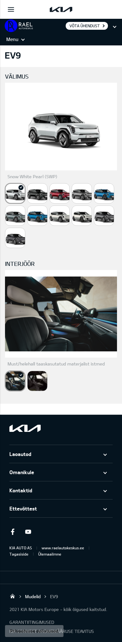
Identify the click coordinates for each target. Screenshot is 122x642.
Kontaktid (20, 490)
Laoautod (20, 454)
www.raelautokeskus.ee (63, 548)
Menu (12, 39)
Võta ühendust (84, 25)
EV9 (54, 596)
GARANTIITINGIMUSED (31, 622)
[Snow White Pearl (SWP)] (15, 193)
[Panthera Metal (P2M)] (104, 215)
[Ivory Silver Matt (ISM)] (82, 215)
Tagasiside (18, 554)
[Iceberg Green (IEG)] (15, 215)
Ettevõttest (23, 508)
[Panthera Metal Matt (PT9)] (15, 238)
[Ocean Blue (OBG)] (104, 193)
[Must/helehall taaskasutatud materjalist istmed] (15, 381)
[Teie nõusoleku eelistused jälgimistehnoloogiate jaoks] (34, 631)
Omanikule (21, 472)
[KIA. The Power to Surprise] (25, 428)
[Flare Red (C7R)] (59, 193)
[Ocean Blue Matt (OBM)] (37, 215)
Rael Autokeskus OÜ (12, 596)
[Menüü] (11, 9)
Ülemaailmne (49, 554)
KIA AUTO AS (20, 548)
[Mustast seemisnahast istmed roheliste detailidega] (37, 381)
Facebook (12, 532)
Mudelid (33, 596)
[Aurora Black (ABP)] (37, 193)
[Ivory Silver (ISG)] (59, 215)
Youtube (28, 532)
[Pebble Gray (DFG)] (82, 193)
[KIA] (61, 9)
